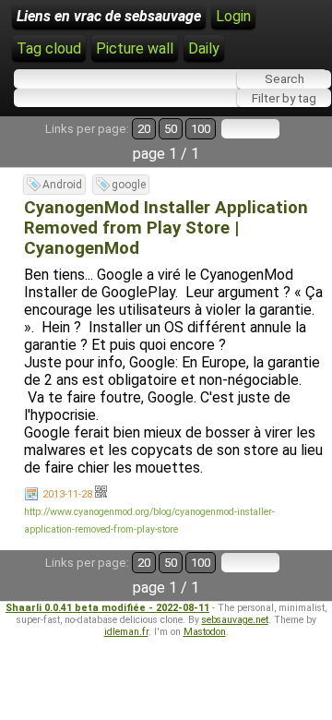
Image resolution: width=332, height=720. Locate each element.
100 (200, 129)
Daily (203, 48)
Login (233, 16)
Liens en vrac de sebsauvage (109, 16)
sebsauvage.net (235, 620)
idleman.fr (126, 632)
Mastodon (205, 632)
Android (62, 184)
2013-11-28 (67, 494)
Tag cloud (49, 48)
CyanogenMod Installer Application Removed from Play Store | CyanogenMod (166, 228)
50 (170, 129)
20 (143, 129)
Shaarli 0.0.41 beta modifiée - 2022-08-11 (107, 608)
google (129, 184)
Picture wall (134, 48)
